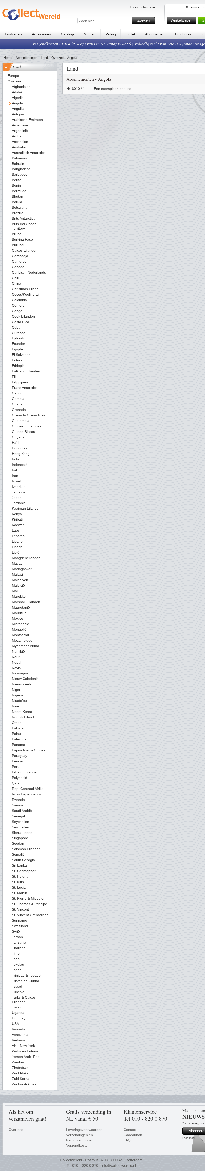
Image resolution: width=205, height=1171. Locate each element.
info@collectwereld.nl (119, 1165)
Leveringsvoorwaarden (84, 1130)
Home (8, 58)
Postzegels (13, 34)
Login (134, 7)
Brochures (183, 34)
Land (44, 58)
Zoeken (144, 20)
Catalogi (67, 34)
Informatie (147, 7)
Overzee (58, 58)
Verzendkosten (78, 1145)
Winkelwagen (181, 20)
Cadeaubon (133, 1135)
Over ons (16, 1130)
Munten (90, 34)
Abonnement (155, 34)
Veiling (111, 34)
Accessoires (41, 34)
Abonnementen (27, 58)
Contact (130, 1130)
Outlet (130, 34)
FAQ (127, 1140)
